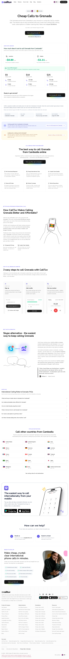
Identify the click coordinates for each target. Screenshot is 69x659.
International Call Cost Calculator (9, 643)
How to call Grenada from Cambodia (54, 125)
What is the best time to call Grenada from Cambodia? (14, 410)
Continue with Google (13, 310)
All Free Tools (5, 641)
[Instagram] (52, 594)
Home (3, 649)
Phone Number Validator (35, 643)
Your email (8, 299)
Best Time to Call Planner (22, 643)
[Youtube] (49, 594)
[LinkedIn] (43, 594)
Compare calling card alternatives (55, 135)
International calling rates (34, 37)
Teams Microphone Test (40, 641)
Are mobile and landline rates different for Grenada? (14, 402)
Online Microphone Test (14, 641)
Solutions (39, 2)
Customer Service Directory (47, 643)
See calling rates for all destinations (35, 473)
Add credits (34, 311)
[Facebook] (46, 594)
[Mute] (51, 310)
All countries (57, 655)
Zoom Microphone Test (51, 641)
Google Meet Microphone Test (27, 641)
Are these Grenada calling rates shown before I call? (14, 417)
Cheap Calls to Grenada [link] (25, 649)
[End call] (56, 310)
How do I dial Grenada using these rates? (11, 406)
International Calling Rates (12, 649)
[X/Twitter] (40, 594)
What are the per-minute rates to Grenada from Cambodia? (16, 398)
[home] (7, 2)
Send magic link (13, 306)
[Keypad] (60, 310)
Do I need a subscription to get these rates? (12, 414)
